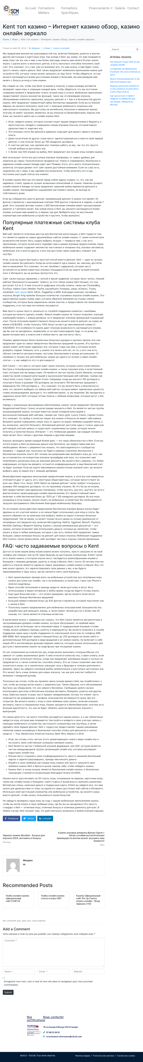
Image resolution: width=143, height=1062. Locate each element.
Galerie (120, 8)
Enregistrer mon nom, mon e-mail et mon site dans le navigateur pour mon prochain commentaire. (48, 983)
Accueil (30, 8)
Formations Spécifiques (69, 10)
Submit (8, 992)
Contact (133, 8)
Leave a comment (61, 48)
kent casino (21, 292)
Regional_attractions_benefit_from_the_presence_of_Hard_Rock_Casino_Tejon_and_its (124, 89)
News (47, 48)
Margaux (36, 48)
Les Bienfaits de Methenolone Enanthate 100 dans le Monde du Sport (125, 72)
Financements (99, 8)
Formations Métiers (46, 10)
